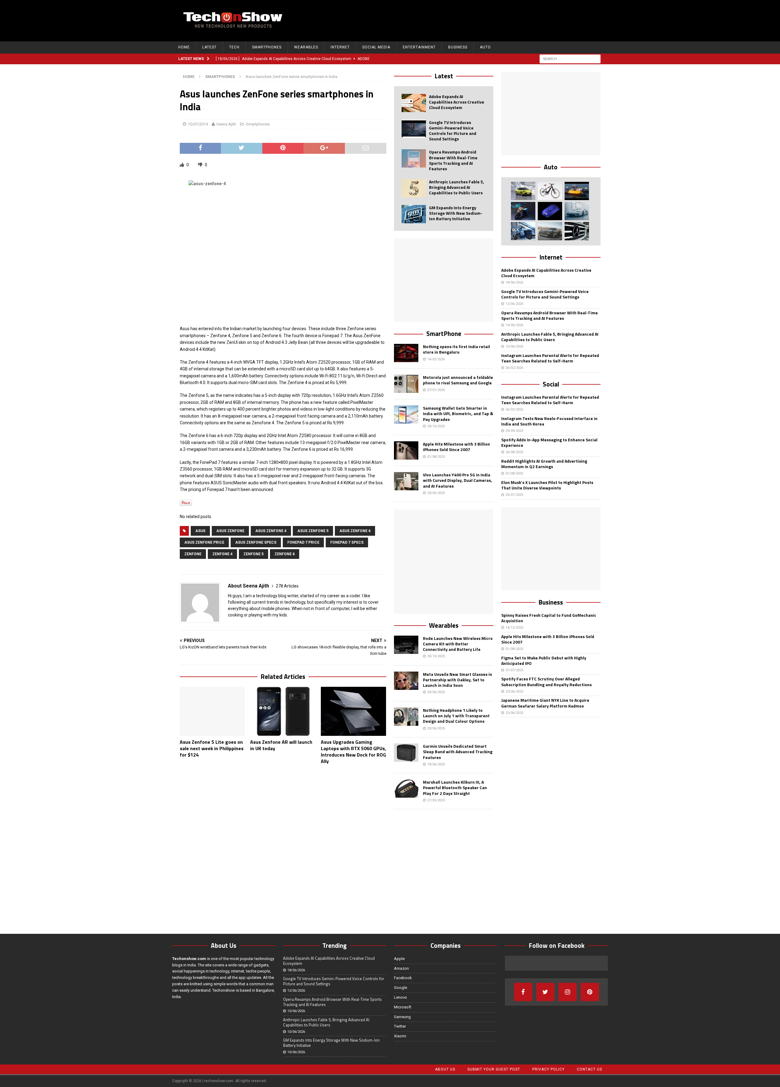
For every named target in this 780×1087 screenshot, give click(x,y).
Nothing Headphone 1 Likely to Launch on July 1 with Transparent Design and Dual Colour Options (456, 715)
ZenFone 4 (222, 554)
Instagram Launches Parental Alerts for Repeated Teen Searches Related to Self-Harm (550, 358)
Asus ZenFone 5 (312, 531)
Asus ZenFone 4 (270, 531)
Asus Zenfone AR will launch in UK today (281, 745)
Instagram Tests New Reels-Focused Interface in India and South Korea (549, 421)
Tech (234, 47)
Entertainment (419, 47)
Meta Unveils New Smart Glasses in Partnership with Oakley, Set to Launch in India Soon (457, 679)
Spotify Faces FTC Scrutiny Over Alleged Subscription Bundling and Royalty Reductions (546, 681)
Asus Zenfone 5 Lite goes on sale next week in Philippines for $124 (211, 748)
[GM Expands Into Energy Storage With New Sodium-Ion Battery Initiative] (414, 214)
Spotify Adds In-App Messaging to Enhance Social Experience (549, 442)
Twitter (400, 1026)
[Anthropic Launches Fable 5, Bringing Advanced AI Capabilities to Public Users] (414, 188)
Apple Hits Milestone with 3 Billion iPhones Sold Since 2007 (456, 447)
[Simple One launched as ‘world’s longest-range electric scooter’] (523, 211)
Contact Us (589, 1069)
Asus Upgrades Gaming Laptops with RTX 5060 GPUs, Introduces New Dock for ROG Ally (353, 751)
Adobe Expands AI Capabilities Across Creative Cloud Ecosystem (456, 102)
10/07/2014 (198, 124)
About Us (445, 1069)
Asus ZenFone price (204, 542)
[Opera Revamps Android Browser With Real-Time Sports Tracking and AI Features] (414, 158)
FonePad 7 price (303, 542)
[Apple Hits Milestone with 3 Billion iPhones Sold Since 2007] (406, 450)
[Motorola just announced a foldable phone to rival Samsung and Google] (406, 384)
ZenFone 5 (253, 554)
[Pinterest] (590, 992)
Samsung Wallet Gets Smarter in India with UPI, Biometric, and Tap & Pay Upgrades (458, 413)
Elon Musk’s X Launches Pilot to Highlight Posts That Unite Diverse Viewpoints (547, 485)
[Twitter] (545, 992)
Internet (340, 47)
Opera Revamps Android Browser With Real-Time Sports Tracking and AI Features (453, 160)
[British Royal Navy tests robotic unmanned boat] (577, 191)
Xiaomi (400, 1036)
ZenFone (192, 554)
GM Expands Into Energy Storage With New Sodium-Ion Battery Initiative (455, 213)
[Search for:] (570, 58)
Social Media (376, 47)
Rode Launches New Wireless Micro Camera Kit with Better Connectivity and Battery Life (458, 643)
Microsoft (402, 1007)
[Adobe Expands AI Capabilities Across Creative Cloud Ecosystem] (414, 103)
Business (457, 47)
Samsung (402, 1017)
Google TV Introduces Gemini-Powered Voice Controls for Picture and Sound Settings (452, 130)
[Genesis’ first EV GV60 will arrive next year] (523, 191)
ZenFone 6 (285, 554)
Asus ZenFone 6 (354, 531)
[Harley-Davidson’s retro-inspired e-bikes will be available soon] (550, 191)
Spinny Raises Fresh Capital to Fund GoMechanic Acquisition (548, 618)
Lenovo (400, 997)
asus (200, 531)
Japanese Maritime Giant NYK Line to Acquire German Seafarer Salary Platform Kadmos (545, 703)
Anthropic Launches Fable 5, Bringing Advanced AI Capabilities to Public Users (456, 187)
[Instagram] (567, 992)
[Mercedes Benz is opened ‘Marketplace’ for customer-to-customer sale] (577, 231)
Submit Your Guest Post (493, 1069)
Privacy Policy (548, 1069)
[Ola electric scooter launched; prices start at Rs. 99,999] (523, 231)
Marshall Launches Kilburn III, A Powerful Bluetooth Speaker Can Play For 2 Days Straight (455, 787)
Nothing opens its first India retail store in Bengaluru (456, 349)
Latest (209, 47)
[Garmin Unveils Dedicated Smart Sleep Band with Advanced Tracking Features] (406, 752)
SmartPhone (443, 333)
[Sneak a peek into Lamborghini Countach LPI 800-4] (577, 211)
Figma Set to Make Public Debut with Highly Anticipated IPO (543, 660)
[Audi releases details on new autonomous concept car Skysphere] (550, 231)
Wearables (306, 47)
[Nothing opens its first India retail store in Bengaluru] (406, 353)
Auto (485, 47)
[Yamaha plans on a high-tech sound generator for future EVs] (550, 211)
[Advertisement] (491, 20)
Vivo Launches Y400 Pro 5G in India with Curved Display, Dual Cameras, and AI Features (457, 480)
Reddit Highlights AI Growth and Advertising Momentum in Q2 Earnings (544, 464)
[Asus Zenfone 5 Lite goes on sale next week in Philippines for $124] (212, 711)
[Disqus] (283, 848)
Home (184, 47)
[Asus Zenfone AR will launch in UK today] (283, 711)
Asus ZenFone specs (255, 542)
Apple (399, 958)
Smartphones (267, 47)
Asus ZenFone (230, 531)
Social (551, 384)
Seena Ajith (226, 124)
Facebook (403, 978)
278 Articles (287, 586)
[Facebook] (523, 992)
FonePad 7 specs (346, 542)
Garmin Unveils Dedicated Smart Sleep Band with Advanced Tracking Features (457, 751)
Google (400, 987)
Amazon (401, 968)
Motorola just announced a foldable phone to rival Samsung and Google (458, 380)
